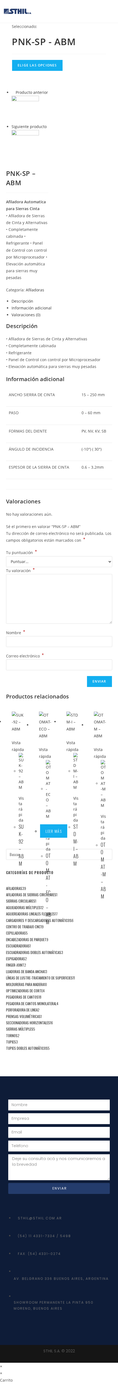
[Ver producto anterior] (13, 92)
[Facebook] (15, 1328)
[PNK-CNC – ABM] (25, 109)
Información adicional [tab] (32, 308)
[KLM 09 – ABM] (25, 143)
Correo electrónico (25, 656)
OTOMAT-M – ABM (103, 870)
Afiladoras (35, 289)
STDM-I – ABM (75, 845)
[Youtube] (34, 1328)
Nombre (15, 632)
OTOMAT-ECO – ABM (48, 889)
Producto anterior (32, 92)
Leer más (54, 831)
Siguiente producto (29, 126)
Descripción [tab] (22, 301)
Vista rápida (18, 746)
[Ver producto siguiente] (49, 126)
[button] (111, 11)
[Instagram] (53, 1328)
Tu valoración (20, 570)
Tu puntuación (21, 552)
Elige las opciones (37, 65)
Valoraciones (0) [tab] (26, 314)
